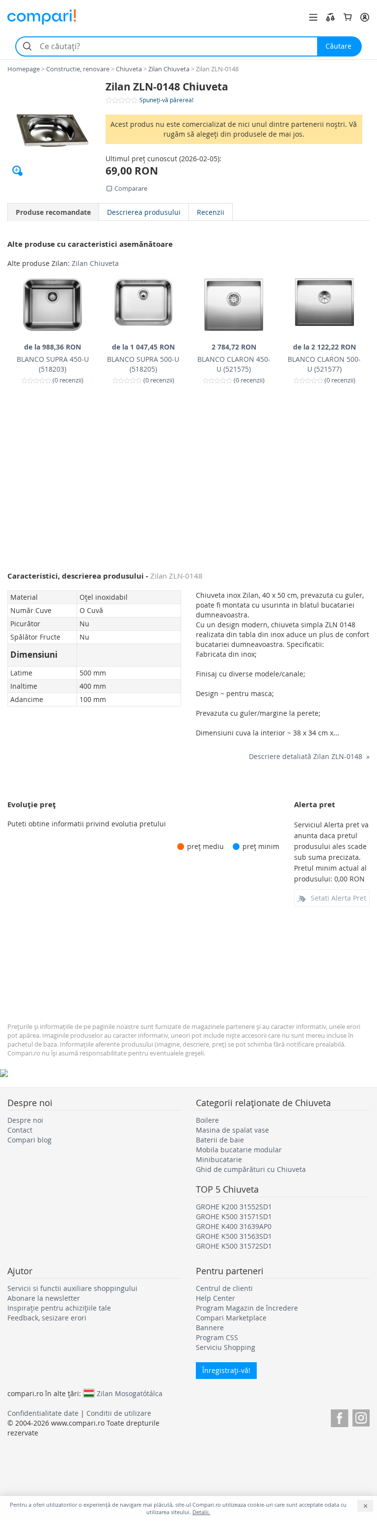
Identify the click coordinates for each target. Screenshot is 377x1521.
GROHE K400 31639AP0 (233, 1226)
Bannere (210, 1327)
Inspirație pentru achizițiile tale (59, 1308)
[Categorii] (313, 17)
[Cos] (347, 17)
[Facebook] (339, 1416)
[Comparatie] (330, 17)
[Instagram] (361, 1416)
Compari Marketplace (231, 1317)
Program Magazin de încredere (247, 1308)
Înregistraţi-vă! (226, 1370)
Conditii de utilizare (118, 1413)
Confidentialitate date (43, 1413)
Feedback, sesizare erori (46, 1317)
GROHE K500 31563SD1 (234, 1236)
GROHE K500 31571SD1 (234, 1216)
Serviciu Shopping (225, 1347)
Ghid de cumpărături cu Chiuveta (251, 1169)
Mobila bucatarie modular (239, 1149)
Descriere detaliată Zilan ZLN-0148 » (309, 756)
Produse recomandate (53, 212)
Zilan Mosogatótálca (129, 1393)
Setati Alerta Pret (338, 898)
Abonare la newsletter (43, 1298)
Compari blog (29, 1139)
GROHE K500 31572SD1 (234, 1246)
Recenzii (210, 212)
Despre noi (25, 1120)
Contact (19, 1130)
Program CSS (217, 1337)
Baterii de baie (220, 1139)
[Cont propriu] (364, 17)
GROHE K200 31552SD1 (234, 1206)
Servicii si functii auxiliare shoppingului (72, 1288)
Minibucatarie (219, 1159)
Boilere (207, 1120)
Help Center (215, 1298)
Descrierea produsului (144, 212)
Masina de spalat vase (232, 1130)
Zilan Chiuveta (95, 263)
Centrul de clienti (224, 1288)
